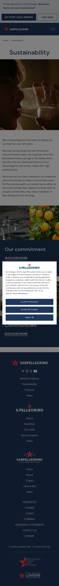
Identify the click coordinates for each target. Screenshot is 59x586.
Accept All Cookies (29, 310)
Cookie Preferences (29, 302)
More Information (20, 293)
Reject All (29, 317)
